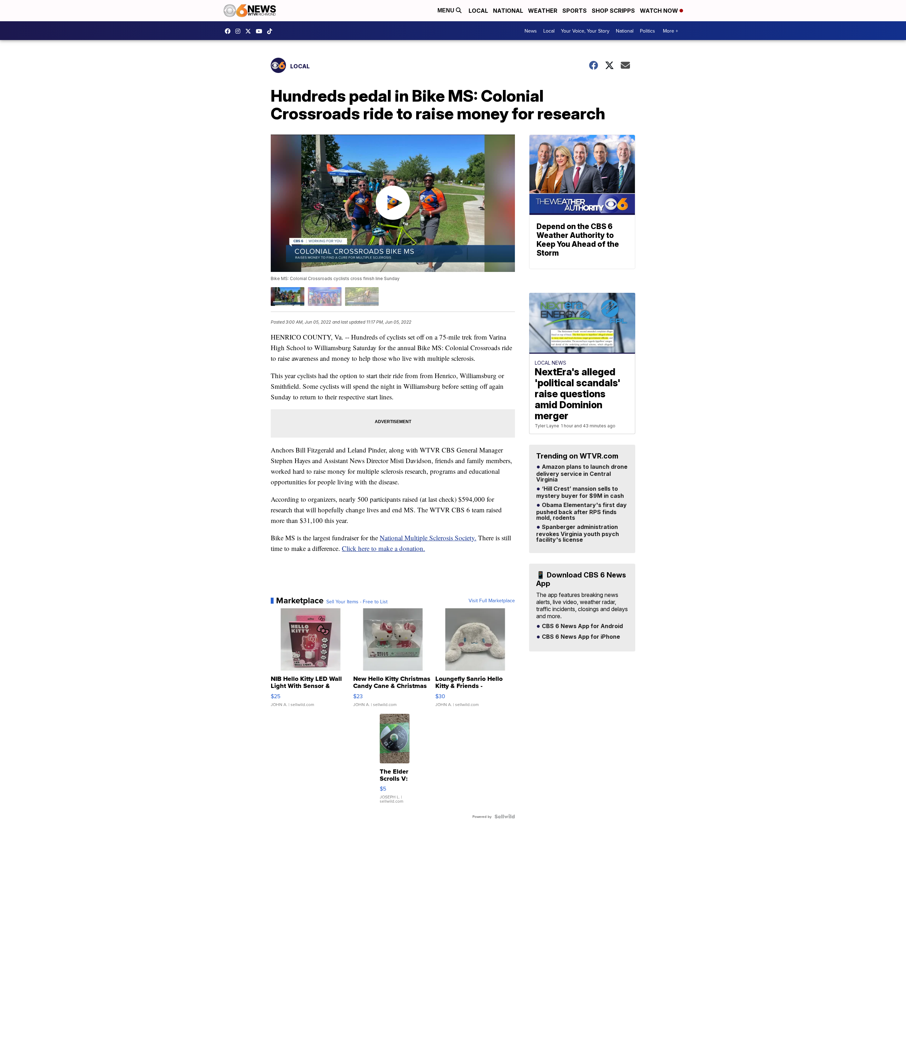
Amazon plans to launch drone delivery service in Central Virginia (581, 473)
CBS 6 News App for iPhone (580, 637)
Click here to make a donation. (383, 548)
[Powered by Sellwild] (504, 816)
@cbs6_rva (271, 31)
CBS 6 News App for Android (581, 626)
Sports (574, 10)
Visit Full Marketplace (492, 600)
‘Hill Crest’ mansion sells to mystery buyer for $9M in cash (580, 492)
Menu (446, 10)
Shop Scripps (613, 10)
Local (478, 10)
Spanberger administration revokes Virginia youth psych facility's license (577, 533)
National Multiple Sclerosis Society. (428, 537)
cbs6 (239, 31)
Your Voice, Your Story (585, 30)
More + (670, 30)
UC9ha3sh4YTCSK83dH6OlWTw (261, 31)
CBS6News (229, 31)
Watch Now (660, 10)
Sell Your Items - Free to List (357, 601)
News (530, 30)
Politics (647, 30)
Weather (542, 10)
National (508, 10)
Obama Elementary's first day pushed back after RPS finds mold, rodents (581, 511)
